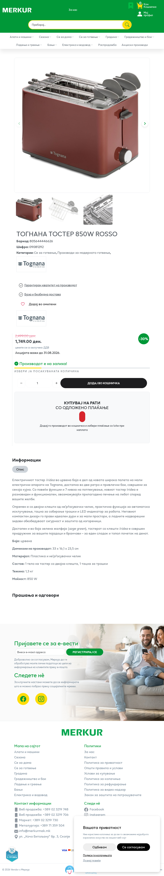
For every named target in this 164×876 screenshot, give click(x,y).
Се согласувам (133, 847)
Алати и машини (20, 37)
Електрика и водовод (76, 45)
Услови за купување (99, 773)
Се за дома (64, 37)
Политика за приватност (103, 762)
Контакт (90, 757)
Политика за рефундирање (105, 784)
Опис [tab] (20, 469)
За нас (73, 10)
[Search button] (126, 24)
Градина (111, 37)
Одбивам (99, 847)
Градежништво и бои (138, 37)
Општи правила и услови (103, 767)
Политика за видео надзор (105, 789)
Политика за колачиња (102, 778)
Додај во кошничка (104, 383)
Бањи (51, 45)
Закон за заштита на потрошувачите (112, 794)
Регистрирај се (85, 652)
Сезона (44, 37)
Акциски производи (135, 45)
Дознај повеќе (92, 860)
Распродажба (107, 45)
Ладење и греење (28, 45)
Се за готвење (88, 37)
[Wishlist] (130, 5)
